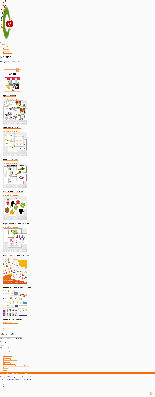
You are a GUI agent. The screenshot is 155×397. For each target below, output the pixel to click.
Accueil (5, 47)
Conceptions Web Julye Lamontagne (19, 380)
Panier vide (2, 44)
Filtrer (2, 346)
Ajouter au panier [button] (13, 99)
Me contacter (7, 53)
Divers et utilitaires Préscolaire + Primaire (16, 366)
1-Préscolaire (7, 358)
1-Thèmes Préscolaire (10, 360)
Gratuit (5, 368)
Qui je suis (6, 51)
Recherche (18, 338)
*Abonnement (7, 356)
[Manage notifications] (151, 393)
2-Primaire (6, 362)
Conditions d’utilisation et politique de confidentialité (16, 373)
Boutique (6, 49)
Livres (5, 370)
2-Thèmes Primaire (9, 364)
